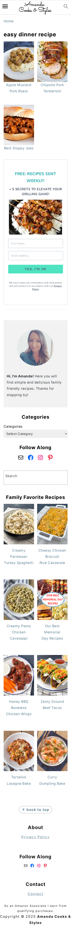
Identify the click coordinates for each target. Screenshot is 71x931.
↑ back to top (35, 810)
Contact (35, 894)
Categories (13, 426)
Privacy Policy (35, 837)
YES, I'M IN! (35, 269)
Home (9, 21)
